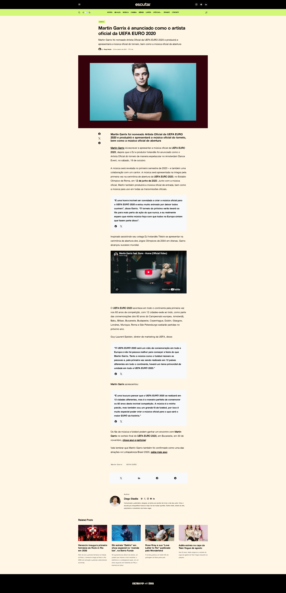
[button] (79, 4)
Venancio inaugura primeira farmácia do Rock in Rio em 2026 (92, 548)
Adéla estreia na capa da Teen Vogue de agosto (192, 546)
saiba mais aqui (159, 452)
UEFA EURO (131, 464)
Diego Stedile (131, 498)
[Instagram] (196, 4)
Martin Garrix (116, 464)
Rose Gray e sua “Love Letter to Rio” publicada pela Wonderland (157, 548)
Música (101, 21)
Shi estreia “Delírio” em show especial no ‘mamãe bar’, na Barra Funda (125, 548)
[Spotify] (201, 4)
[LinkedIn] (206, 4)
